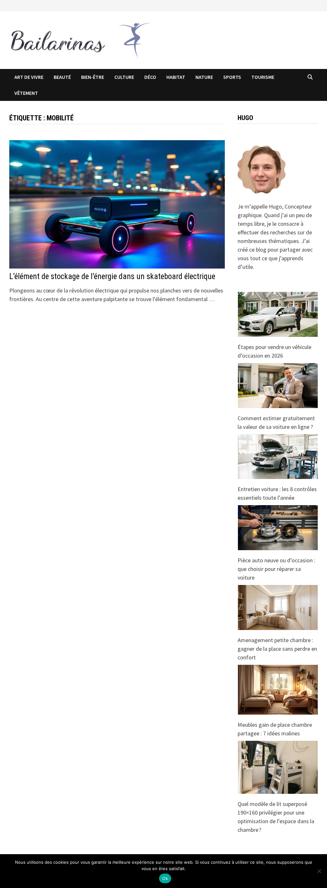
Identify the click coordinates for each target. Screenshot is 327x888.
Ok (165, 878)
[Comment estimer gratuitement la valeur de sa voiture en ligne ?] (278, 385)
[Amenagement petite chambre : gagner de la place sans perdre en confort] (278, 607)
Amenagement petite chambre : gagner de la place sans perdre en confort (277, 648)
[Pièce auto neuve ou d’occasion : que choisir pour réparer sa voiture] (278, 527)
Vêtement (26, 93)
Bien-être (92, 77)
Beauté (62, 77)
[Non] (319, 871)
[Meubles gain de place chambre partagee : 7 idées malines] (278, 690)
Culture (124, 77)
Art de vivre (28, 77)
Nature (204, 77)
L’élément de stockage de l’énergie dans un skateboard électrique (112, 276)
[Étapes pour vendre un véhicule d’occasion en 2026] (278, 314)
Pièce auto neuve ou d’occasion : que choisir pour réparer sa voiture (276, 569)
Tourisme (262, 77)
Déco (150, 77)
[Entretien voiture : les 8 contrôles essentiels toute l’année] (278, 456)
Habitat (175, 77)
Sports (232, 77)
